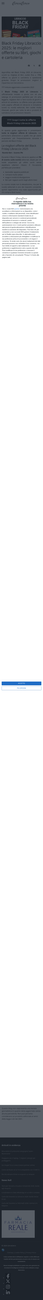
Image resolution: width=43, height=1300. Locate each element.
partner (17, 209)
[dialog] (21, 650)
